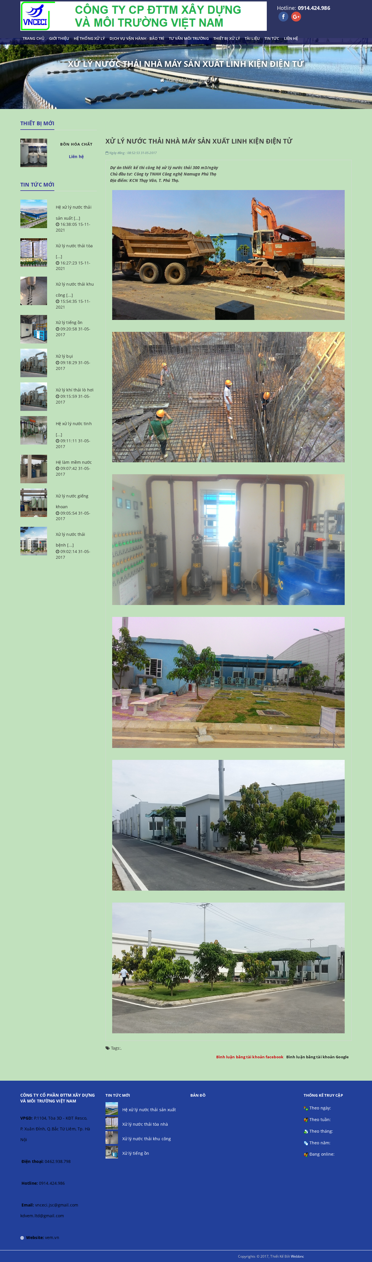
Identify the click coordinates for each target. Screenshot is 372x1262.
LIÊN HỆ (291, 38)
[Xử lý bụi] (33, 363)
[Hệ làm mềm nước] (33, 469)
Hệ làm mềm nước (74, 462)
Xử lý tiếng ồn (69, 322)
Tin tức (204, 80)
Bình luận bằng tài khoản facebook (249, 1056)
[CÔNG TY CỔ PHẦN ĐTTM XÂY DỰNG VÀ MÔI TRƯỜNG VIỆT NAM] (143, 16)
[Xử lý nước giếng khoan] (33, 502)
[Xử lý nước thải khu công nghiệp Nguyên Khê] (33, 291)
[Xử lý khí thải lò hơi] (33, 396)
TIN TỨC (271, 38)
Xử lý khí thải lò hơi (75, 390)
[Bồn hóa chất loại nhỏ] (33, 153)
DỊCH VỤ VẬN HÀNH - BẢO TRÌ (137, 38)
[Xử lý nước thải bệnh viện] (33, 541)
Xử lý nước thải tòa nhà (145, 1124)
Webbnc (297, 1256)
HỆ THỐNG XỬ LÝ (89, 38)
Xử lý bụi (64, 356)
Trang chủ (177, 80)
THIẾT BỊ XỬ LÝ (226, 38)
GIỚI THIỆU (59, 38)
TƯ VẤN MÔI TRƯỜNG (189, 38)
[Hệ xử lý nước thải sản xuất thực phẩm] (33, 214)
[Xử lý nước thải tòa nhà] (33, 252)
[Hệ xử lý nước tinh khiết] (33, 430)
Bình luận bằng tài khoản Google (317, 1056)
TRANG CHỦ (33, 38)
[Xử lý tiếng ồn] (33, 329)
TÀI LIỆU (252, 38)
